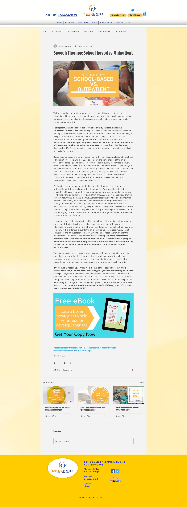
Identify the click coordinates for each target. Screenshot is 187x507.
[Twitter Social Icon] (117, 471)
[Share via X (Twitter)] (60, 363)
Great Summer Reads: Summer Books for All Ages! (127, 408)
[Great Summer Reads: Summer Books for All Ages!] (128, 395)
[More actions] (132, 46)
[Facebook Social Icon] (113, 471)
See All (141, 382)
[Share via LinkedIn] (65, 363)
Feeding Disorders (58, 31)
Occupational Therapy (104, 31)
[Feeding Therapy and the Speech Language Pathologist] (58, 395)
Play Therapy (88, 31)
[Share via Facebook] (54, 363)
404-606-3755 (67, 15)
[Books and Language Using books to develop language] (93, 395)
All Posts (45, 31)
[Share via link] (70, 363)
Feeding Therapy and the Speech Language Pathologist (57, 408)
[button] (145, 13)
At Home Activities (74, 31)
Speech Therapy (121, 31)
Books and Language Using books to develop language (93, 408)
